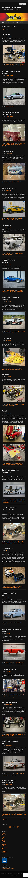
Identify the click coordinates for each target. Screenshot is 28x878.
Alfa (20, 463)
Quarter (3, 65)
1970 (18, 64)
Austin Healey (21, 662)
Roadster (4, 332)
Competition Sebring (9, 669)
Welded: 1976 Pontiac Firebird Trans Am (9, 509)
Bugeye (3, 663)
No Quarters (6, 34)
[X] (17, 827)
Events (7, 22)
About (3, 22)
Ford (24, 331)
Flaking (9, 464)
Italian (7, 463)
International (8, 501)
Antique (3, 836)
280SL (18, 181)
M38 (24, 734)
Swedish (4, 852)
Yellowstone (17, 219)
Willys (13, 735)
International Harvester (10, 144)
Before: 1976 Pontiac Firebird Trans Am (9, 781)
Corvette (6, 291)
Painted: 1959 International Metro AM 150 (11, 113)
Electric (3, 840)
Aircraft (3, 833)
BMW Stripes (6, 338)
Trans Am (22, 542)
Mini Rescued (6, 225)
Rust (9, 542)
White (13, 219)
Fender (21, 813)
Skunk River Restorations (11, 7)
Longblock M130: (8, 151)
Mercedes (21, 181)
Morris (22, 253)
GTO (20, 64)
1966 (18, 331)
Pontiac (23, 64)
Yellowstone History (8, 188)
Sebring (19, 695)
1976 (18, 541)
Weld (21, 65)
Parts (3, 848)
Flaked (4, 411)
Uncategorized (5, 854)
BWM (22, 368)
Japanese (4, 844)
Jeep (22, 734)
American (7, 64)
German (7, 181)
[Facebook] (10, 827)
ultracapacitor (16, 587)
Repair (6, 542)
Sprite (22, 663)
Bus (18, 218)
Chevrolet (21, 290)
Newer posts (23, 29)
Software (21, 22)
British (7, 253)
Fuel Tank (19, 734)
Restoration (12, 64)
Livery (3, 369)
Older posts (4, 29)
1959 (18, 143)
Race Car (9, 663)
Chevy (3, 291)
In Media (12, 22)
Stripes (20, 369)
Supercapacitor (10, 587)
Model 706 (21, 218)
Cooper (20, 404)
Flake (6, 464)
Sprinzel (11, 697)
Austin (17, 253)
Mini (20, 253)
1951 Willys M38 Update (10, 702)
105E (17, 773)
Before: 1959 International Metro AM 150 (10, 471)
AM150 (21, 143)
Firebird (21, 541)
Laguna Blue (11, 291)
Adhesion (18, 463)
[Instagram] (14, 827)
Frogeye (12, 695)
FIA (6, 663)
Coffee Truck (20, 499)
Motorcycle (11, 368)
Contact (17, 22)
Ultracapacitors (7, 548)
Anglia (17, 622)
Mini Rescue (6, 375)
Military (3, 845)
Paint (12, 464)
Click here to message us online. (8, 868)
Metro (16, 144)
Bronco (21, 331)
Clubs (3, 838)
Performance (8, 586)
